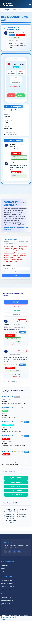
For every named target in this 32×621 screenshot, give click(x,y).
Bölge (6, 114)
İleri (16, 275)
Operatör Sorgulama (7, 583)
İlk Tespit (7, 126)
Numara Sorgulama (6, 580)
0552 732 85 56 (17, 490)
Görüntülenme (10, 132)
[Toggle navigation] (30, 4)
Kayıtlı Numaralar (6, 589)
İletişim (3, 568)
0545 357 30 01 (17, 486)
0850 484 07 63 (8, 436)
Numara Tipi (8, 120)
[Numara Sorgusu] (8, 4)
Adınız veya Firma (7, 265)
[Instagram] (14, 551)
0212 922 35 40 (17, 482)
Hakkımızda (4, 565)
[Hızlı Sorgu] (3, 617)
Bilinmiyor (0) (16, 314)
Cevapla (20, 95)
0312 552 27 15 (8, 422)
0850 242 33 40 (17, 478)
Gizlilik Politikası (6, 597)
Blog (2, 571)
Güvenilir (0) (16, 310)
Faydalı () (17, 341)
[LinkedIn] (19, 551)
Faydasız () (16, 344)
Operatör (7, 110)
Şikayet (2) (16, 306)
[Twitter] (9, 551)
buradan (6, 261)
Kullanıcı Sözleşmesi (7, 600)
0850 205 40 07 (8, 408)
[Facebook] (5, 551)
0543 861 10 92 (17, 495)
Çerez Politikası (5, 603)
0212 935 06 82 (8, 397)
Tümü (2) (16, 302)
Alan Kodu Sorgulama (7, 586)
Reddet (11, 95)
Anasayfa (6, 10)
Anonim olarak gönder (10, 272)
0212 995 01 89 (8, 451)
